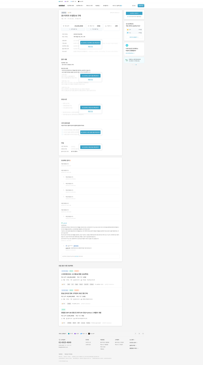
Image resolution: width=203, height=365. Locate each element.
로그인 (76, 256)
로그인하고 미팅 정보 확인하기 (90, 147)
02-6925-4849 (65, 342)
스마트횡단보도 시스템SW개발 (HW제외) (74, 274)
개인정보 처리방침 (68, 354)
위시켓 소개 (88, 342)
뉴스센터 (132, 339)
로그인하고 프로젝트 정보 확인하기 (90, 42)
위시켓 (71, 333)
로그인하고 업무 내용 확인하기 (90, 75)
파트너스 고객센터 (119, 344)
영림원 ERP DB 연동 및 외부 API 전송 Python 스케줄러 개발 (81, 313)
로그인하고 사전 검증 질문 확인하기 (90, 132)
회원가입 (90, 46)
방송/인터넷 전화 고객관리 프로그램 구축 (74, 293)
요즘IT (77, 333)
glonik (65, 223)
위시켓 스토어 (133, 342)
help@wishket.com (63, 347)
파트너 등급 (102, 347)
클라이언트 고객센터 (119, 342)
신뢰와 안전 (88, 344)
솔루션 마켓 (132, 345)
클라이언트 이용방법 (104, 342)
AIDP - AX (85, 333)
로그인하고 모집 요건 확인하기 (90, 107)
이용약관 (60, 354)
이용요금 (102, 349)
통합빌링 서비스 (133, 348)
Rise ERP (92, 333)
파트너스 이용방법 (104, 344)
